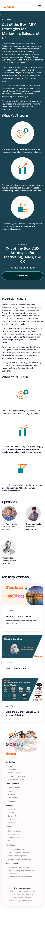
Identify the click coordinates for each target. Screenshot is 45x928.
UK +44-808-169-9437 (16, 776)
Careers (11, 813)
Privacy (13, 892)
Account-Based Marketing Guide (20, 859)
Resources (12, 801)
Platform (11, 791)
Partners (11, 823)
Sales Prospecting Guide (17, 856)
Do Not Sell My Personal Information (22, 901)
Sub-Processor (18, 895)
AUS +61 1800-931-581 (16, 780)
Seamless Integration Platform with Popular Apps (21, 872)
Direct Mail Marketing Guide (18, 853)
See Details (22, 275)
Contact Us (12, 816)
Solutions (11, 794)
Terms (26, 892)
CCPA (32, 892)
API (9, 841)
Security (29, 895)
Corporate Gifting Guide (17, 849)
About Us (11, 809)
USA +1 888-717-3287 (16, 770)
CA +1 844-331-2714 (15, 773)
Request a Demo (14, 766)
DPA (19, 892)
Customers (12, 819)
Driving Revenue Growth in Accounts (22, 867)
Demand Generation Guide (18, 880)
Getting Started (14, 788)
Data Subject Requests (22, 898)
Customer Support (15, 831)
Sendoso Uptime (14, 838)
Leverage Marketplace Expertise (20, 877)
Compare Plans (14, 798)
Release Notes (13, 834)
